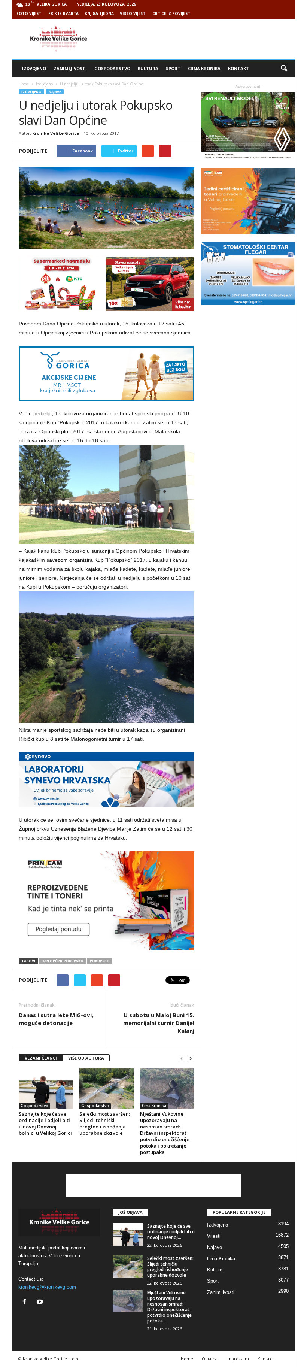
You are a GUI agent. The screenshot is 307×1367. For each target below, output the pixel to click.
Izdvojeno (34, 68)
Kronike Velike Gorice (55, 133)
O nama (210, 1358)
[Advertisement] (200, 39)
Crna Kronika (204, 68)
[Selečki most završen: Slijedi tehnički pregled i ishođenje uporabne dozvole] (106, 1088)
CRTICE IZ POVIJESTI (171, 13)
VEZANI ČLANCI (41, 1058)
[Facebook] (26, 1302)
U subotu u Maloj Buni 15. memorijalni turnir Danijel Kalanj (158, 1022)
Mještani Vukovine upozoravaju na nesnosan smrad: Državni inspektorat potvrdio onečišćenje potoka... (169, 1306)
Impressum (237, 1358)
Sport (173, 68)
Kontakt (238, 68)
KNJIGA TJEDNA (99, 13)
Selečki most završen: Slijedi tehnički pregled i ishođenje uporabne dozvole (104, 1123)
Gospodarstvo (112, 68)
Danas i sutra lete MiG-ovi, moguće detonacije (56, 1019)
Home (24, 84)
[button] (284, 68)
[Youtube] (41, 1302)
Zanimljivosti (70, 68)
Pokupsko (100, 960)
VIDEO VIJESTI (133, 13)
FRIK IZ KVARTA (63, 13)
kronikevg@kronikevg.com (47, 1287)
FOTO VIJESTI (29, 13)
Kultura (148, 68)
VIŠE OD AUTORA (86, 1058)
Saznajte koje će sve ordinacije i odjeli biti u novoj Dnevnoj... (171, 1231)
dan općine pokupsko (62, 960)
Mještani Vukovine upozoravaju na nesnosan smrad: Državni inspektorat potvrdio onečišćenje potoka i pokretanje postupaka (164, 1132)
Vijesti (214, 1236)
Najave (55, 91)
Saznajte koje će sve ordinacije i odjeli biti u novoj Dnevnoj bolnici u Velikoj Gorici (45, 1123)
